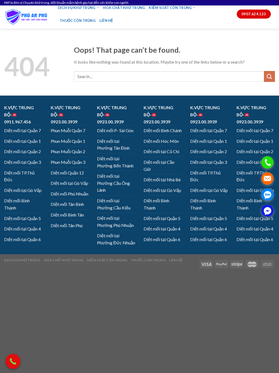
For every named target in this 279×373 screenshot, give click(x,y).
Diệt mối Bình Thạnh (17, 204)
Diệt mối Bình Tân (67, 214)
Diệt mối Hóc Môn (161, 141)
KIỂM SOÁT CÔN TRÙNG (170, 7)
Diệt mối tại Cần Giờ (159, 165)
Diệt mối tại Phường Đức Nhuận (116, 239)
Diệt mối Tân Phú (67, 225)
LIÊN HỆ (106, 20)
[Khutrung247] (27, 17)
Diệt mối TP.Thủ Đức (19, 176)
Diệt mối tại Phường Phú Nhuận (115, 221)
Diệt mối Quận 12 (67, 172)
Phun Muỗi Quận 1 (68, 141)
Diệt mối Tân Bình (67, 204)
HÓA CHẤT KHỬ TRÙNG (124, 7)
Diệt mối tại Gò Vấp (23, 190)
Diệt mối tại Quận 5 (22, 218)
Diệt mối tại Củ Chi (161, 151)
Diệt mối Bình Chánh (163, 130)
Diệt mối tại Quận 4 (22, 228)
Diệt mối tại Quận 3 (22, 162)
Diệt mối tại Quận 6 (22, 239)
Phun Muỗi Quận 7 (68, 130)
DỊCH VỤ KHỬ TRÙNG (76, 7)
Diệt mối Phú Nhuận (69, 193)
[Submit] (269, 76)
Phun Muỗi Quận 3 (68, 162)
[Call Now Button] (12, 361)
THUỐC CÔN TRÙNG (78, 20)
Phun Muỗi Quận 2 (68, 151)
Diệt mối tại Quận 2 (22, 151)
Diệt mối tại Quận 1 (22, 141)
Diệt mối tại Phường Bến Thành (115, 162)
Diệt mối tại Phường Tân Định (113, 144)
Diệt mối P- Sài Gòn (115, 130)
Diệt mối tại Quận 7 (22, 130)
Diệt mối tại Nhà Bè (162, 179)
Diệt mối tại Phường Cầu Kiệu (114, 204)
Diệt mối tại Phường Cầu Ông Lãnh (113, 183)
